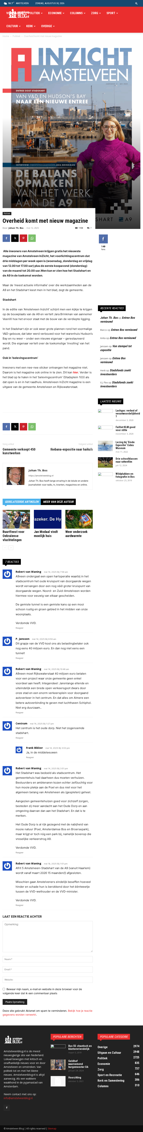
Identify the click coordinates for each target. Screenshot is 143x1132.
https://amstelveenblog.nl (40, 475)
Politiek (34, 13)
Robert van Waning (28, 669)
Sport (111, 13)
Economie (55, 13)
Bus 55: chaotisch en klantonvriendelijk (80, 1047)
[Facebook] (6, 238)
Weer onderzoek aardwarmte (76, 534)
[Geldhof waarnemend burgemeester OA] (58, 1064)
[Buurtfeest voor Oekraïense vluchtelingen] (16, 519)
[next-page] (11, 547)
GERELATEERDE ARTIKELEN (22, 502)
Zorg (94, 13)
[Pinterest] (23, 238)
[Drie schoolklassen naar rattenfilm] (105, 462)
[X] (15, 238)
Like (103, 235)
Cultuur (12, 26)
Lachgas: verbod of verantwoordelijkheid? (128, 413)
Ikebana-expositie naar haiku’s (71, 449)
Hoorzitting (74, 1077)
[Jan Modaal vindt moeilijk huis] (47, 519)
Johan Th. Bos (16, 227)
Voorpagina (14, 13)
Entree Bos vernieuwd (124, 330)
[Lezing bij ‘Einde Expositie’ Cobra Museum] (105, 446)
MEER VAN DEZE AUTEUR (58, 502)
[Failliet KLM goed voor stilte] (105, 431)
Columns (76, 13)
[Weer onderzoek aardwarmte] (79, 519)
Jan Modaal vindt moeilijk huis (46, 534)
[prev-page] (5, 547)
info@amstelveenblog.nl (18, 1098)
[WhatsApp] (32, 238)
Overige (46, 26)
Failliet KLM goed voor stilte (125, 429)
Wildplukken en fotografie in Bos (125, 475)
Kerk (29, 26)
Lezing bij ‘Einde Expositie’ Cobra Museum (125, 445)
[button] (136, 3)
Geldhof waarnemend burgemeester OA (78, 1063)
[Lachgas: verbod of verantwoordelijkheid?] (105, 414)
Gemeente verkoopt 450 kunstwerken (19, 451)
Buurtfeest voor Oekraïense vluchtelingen (13, 536)
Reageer (19, 628)
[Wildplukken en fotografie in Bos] (105, 477)
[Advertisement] (47, 400)
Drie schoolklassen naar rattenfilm (127, 460)
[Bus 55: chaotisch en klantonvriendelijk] (58, 1049)
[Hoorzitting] (58, 1081)
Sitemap (52, 1128)
